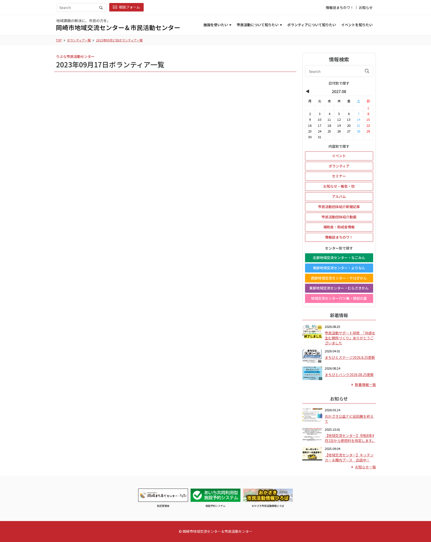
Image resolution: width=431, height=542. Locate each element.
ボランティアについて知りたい (311, 24)
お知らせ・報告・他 (339, 186)
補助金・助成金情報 (339, 226)
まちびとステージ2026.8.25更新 (350, 357)
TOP (59, 40)
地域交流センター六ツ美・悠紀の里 (339, 298)
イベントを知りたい (357, 24)
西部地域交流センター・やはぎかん (339, 277)
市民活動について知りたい (258, 24)
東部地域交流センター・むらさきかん (339, 287)
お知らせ (366, 7)
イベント (339, 155)
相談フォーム (129, 6)
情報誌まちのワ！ (340, 7)
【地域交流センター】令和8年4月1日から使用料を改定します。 (350, 438)
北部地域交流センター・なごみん (339, 257)
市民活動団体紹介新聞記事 (339, 206)
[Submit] (367, 71)
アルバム (339, 196)
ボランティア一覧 (79, 40)
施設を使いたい (216, 24)
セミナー (339, 175)
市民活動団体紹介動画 (339, 216)
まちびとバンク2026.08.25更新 (349, 374)
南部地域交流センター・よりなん (339, 267)
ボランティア (339, 165)
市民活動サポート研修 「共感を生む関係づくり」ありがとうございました (350, 337)
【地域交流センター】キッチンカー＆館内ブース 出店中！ (349, 457)
